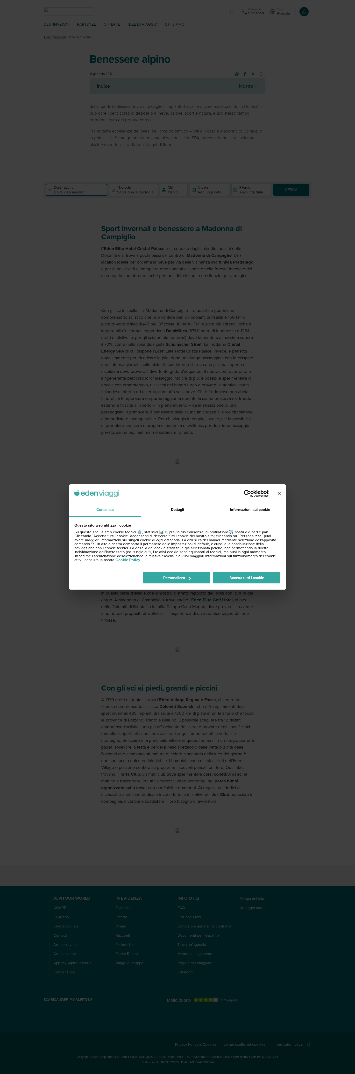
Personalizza (174, 578)
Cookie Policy (127, 560)
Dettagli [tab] (177, 510)
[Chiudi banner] (279, 493)
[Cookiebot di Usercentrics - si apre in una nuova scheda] (247, 493)
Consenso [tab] (105, 510)
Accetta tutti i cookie (246, 578)
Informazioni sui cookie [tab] (250, 510)
